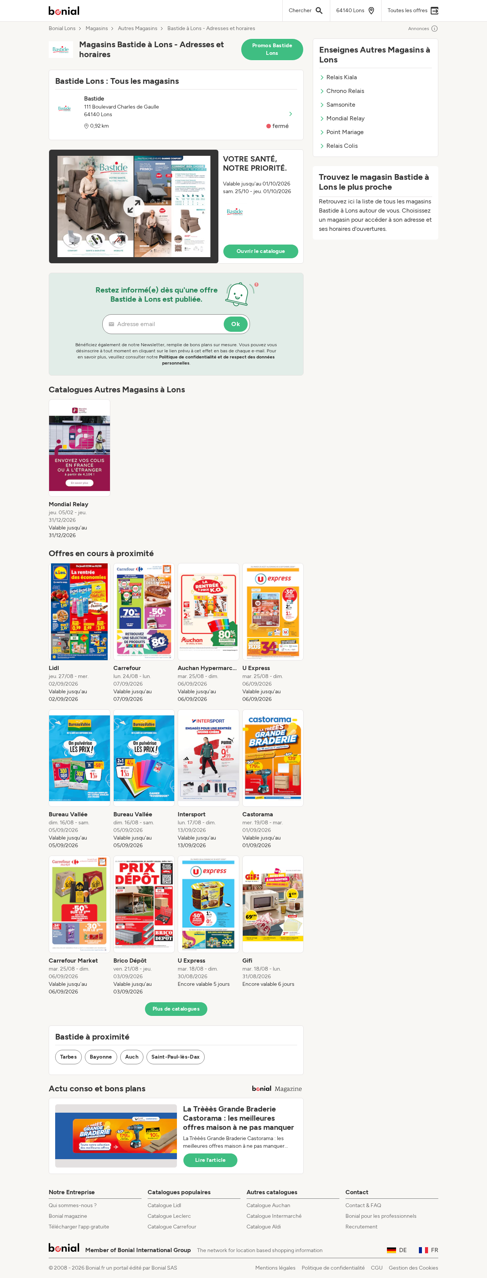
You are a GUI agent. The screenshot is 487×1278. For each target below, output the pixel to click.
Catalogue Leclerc (169, 1216)
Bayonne (101, 1057)
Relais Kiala (341, 77)
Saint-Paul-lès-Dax (175, 1057)
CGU (377, 1268)
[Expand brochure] (133, 206)
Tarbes (68, 1057)
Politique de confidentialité (333, 1268)
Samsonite (340, 104)
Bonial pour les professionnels (381, 1216)
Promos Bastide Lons (272, 49)
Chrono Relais (345, 90)
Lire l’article (210, 1160)
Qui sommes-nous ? (73, 1205)
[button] (176, 206)
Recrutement (361, 1227)
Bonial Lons (62, 28)
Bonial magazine (68, 1216)
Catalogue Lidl (164, 1205)
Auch (131, 1057)
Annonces (418, 28)
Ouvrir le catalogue (261, 251)
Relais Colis (342, 145)
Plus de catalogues (176, 1009)
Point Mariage (345, 132)
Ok (235, 324)
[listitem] (79, 469)
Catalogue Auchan (268, 1205)
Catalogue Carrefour (172, 1227)
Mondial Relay (345, 118)
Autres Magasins (138, 28)
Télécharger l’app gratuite (79, 1227)
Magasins (97, 28)
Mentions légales (275, 1268)
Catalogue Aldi (264, 1227)
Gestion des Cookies (413, 1268)
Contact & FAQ (363, 1205)
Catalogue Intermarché (274, 1216)
